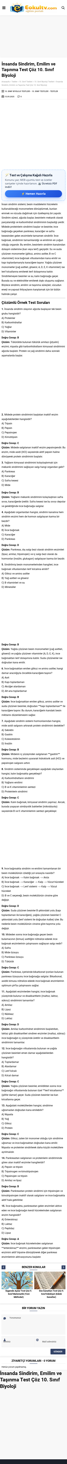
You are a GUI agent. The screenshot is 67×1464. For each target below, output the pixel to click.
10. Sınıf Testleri (25, 81)
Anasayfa (6, 81)
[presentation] (21, 878)
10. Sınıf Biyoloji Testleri (44, 81)
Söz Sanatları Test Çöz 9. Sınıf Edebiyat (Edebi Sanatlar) (51, 1293)
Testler (14, 81)
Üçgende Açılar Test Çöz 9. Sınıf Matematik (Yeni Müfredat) (18, 1293)
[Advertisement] (33, 134)
